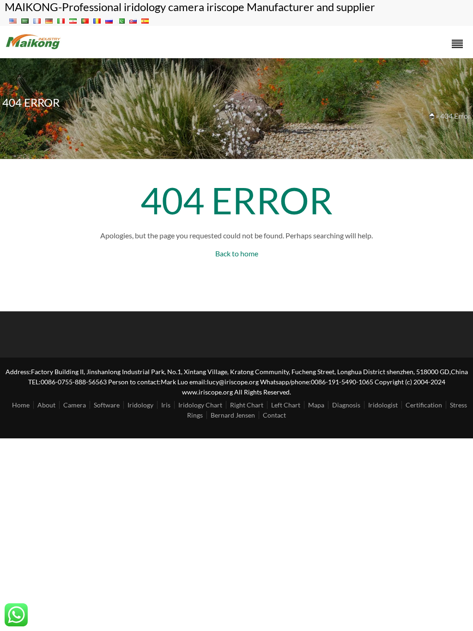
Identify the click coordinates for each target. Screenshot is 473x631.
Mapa (316, 405)
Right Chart (246, 405)
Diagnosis (346, 405)
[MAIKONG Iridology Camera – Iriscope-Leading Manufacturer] (33, 48)
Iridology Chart (200, 405)
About (46, 405)
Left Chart (285, 405)
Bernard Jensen (233, 415)
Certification (424, 405)
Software (107, 405)
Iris (165, 405)
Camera (74, 405)
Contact (274, 415)
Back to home (236, 253)
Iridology (140, 405)
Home (21, 405)
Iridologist (383, 405)
